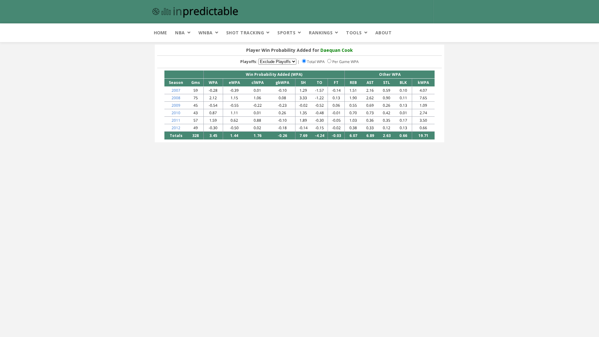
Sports (286, 33)
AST (370, 82)
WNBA (205, 33)
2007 (176, 90)
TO (319, 82)
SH (303, 82)
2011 (176, 120)
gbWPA (282, 82)
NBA (180, 33)
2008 (176, 97)
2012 (176, 127)
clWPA (257, 82)
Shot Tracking (245, 33)
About (383, 33)
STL (386, 82)
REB (353, 82)
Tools (354, 33)
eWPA (234, 82)
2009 (176, 105)
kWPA (423, 82)
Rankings (321, 33)
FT (336, 82)
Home (160, 33)
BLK (403, 82)
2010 (176, 112)
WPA (213, 82)
